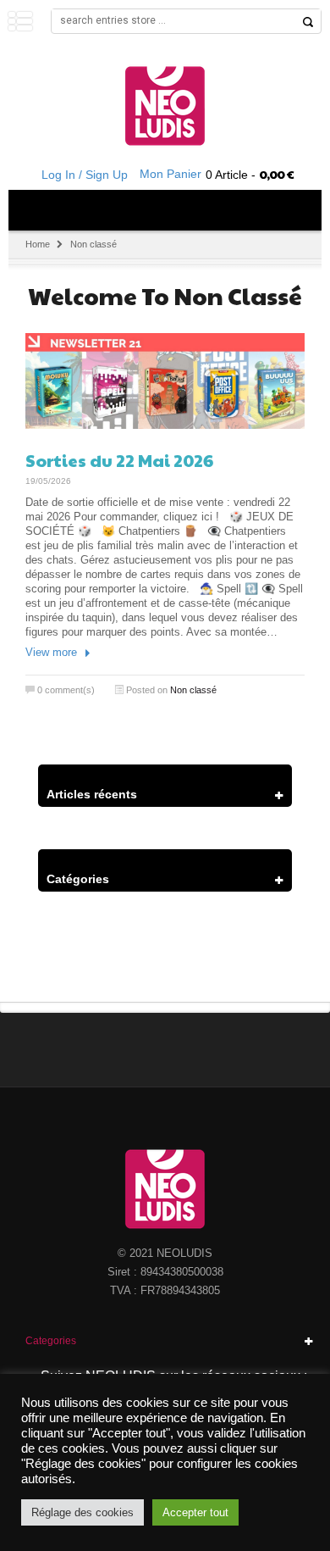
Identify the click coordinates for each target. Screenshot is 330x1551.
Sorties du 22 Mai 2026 (119, 460)
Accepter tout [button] (195, 1512)
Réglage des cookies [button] (82, 1512)
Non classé (193, 690)
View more (51, 652)
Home (37, 244)
